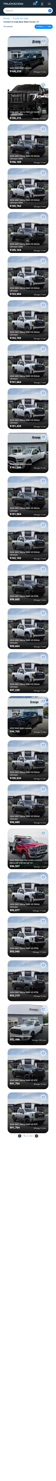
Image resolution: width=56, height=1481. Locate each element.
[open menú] (49, 3)
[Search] (50, 10)
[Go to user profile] (42, 3)
